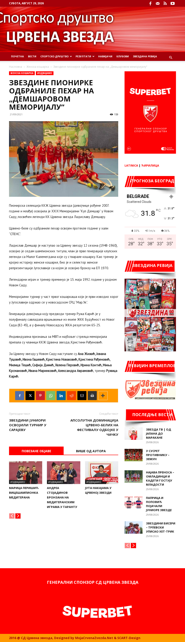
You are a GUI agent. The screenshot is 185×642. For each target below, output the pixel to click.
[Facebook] (150, 3)
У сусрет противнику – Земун (157, 455)
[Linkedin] (61, 395)
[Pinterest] (40, 395)
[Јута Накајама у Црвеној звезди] (101, 472)
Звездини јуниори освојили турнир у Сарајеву (27, 425)
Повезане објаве (36, 451)
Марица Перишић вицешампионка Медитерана (24, 492)
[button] (170, 58)
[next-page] (18, 516)
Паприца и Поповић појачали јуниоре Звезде (159, 504)
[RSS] (165, 3)
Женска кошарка (37, 67)
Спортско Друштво (54, 56)
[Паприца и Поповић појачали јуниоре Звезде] (134, 502)
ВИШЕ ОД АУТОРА (91, 451)
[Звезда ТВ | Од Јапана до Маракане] (134, 433)
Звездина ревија (145, 56)
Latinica (131, 165)
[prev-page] (12, 516)
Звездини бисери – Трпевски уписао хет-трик (160, 527)
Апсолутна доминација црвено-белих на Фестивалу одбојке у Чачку (94, 427)
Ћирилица (150, 165)
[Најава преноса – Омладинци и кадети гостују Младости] (134, 476)
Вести (32, 56)
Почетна (17, 56)
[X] (30, 395)
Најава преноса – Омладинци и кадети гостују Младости (160, 478)
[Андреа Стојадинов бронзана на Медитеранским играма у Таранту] (63, 472)
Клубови (122, 56)
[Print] (92, 395)
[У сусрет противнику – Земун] (134, 455)
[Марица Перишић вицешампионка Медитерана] (25, 472)
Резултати (83, 56)
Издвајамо (44, 73)
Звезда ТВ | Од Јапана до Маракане (158, 433)
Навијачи (105, 56)
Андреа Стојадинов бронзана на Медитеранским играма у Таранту (62, 497)
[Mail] (157, 3)
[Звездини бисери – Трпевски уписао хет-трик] (134, 527)
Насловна (15, 67)
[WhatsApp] (50, 395)
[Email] (81, 395)
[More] (103, 395)
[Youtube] (172, 3)
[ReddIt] (71, 395)
